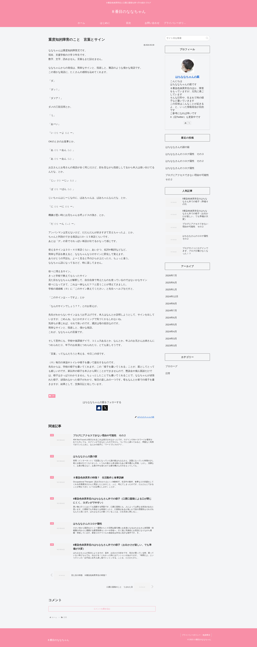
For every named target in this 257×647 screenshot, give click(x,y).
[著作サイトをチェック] (99, 408)
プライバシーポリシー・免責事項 (196, 635)
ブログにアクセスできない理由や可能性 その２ (187, 177)
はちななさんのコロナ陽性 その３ (184, 154)
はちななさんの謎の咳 (177, 147)
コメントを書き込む (102, 609)
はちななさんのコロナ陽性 (179, 168)
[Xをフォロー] (105, 408)
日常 (53, 396)
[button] (207, 38)
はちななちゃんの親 (187, 76)
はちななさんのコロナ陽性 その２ (184, 161)
